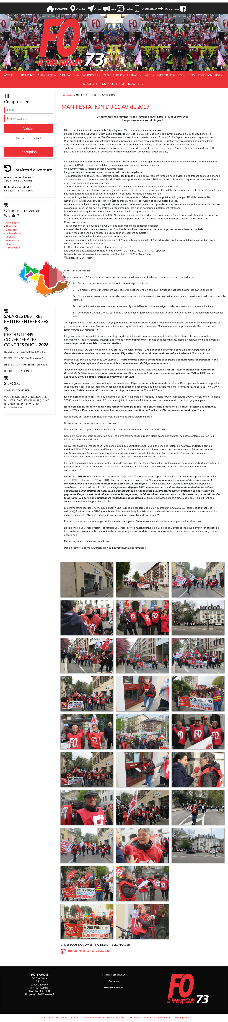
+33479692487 (42, 988)
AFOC (148, 75)
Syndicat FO (46, 75)
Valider (28, 128)
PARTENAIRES (165, 75)
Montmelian (13, 240)
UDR (217, 75)
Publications (68, 75)
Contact (98, 9)
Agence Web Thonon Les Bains (63, 1017)
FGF (180, 75)
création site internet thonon (157, 1017)
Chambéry (81, 9)
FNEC (191, 75)
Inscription (28, 152)
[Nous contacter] (90, 8)
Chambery (11, 229)
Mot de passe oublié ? (28, 138)
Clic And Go (134, 1017)
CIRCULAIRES (91, 83)
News (113, 9)
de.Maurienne (14, 233)
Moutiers (11, 244)
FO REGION (205, 75)
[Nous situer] (72, 8)
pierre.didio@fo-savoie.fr (42, 994)
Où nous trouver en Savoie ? (121, 83)
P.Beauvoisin (13, 247)
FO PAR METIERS (113, 75)
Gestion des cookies (114, 987)
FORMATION (134, 75)
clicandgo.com (182, 1017)
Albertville (11, 226)
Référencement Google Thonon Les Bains (104, 1017)
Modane (10, 236)
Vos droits (90, 75)
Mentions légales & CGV (114, 974)
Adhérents (27, 75)
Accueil (9, 75)
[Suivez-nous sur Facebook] (182, 8)
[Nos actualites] (106, 8)
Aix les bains (13, 222)
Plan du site (113, 981)
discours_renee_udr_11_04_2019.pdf (88, 950)
